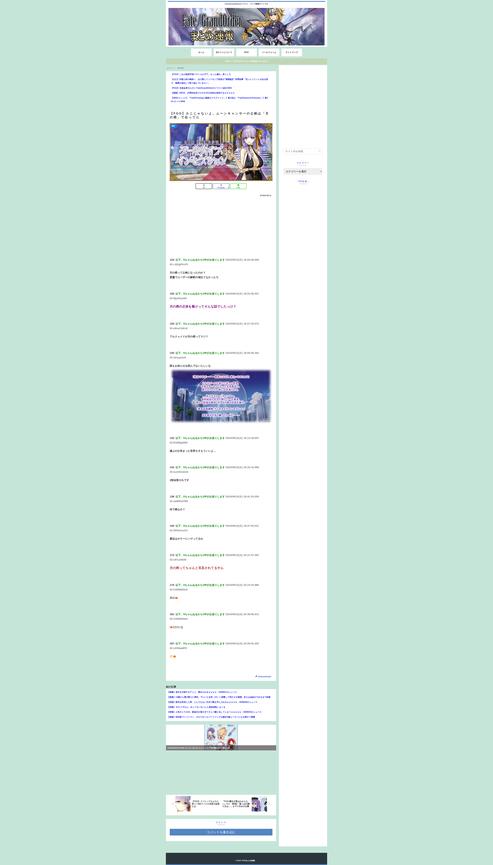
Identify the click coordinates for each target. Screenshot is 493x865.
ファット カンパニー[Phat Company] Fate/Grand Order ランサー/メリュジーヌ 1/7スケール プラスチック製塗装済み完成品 (217, 748)
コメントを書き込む (221, 832)
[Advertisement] (193, 772)
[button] (319, 151)
